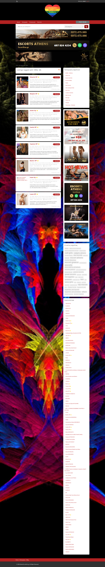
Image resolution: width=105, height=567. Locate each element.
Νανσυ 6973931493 (70, 546)
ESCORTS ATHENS (72, 267)
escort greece (71, 262)
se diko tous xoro (76, 279)
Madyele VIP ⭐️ (34, 94)
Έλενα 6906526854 (70, 500)
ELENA (67, 512)
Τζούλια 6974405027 (70, 442)
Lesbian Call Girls (45, 80)
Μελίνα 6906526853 (70, 549)
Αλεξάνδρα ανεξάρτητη (70, 393)
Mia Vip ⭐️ (68, 383)
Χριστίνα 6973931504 (70, 315)
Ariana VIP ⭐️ (68, 429)
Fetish (52, 79)
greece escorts (78, 272)
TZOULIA (67, 381)
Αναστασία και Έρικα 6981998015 (73, 422)
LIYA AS (67, 352)
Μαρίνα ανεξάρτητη (70, 507)
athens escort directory (75, 248)
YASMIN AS (68, 480)
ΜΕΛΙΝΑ (67, 374)
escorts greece (70, 269)
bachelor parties (83, 250)
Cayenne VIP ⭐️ (35, 144)
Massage (50, 80)
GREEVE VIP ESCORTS (71, 466)
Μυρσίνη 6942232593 (70, 446)
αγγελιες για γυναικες (73, 292)
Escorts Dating (48, 79)
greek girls (79, 274)
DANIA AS (68, 490)
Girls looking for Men (34, 80)
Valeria (67, 401)
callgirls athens (80, 253)
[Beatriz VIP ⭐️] (22, 171)
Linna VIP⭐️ (68, 388)
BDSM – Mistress (69, 73)
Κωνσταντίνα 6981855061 (71, 417)
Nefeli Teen (68, 522)
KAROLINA (68, 345)
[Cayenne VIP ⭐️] (22, 154)
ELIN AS (67, 396)
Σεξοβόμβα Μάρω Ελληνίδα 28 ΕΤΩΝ (73, 333)
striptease (79, 282)
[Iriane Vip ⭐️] (22, 180)
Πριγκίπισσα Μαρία (69, 537)
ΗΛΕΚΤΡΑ (68, 461)
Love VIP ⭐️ (68, 534)
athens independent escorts (71, 250)
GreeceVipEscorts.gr (38, 82)
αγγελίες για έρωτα (72, 290)
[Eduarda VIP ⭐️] (22, 87)
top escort (84, 282)
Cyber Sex (68, 75)
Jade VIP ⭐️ (68, 335)
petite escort (80, 277)
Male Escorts (68, 95)
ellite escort (85, 255)
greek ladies (84, 274)
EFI (66, 492)
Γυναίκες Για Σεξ (72, 287)
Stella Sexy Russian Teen (71, 519)
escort (67, 258)
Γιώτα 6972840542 (69, 424)
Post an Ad (82, 22)
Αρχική (18, 22)
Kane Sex (40, 80)
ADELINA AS (68, 303)
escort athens (76, 258)
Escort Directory (70, 260)
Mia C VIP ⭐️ (68, 514)
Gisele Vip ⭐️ (34, 110)
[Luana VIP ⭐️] (22, 204)
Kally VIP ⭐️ (68, 539)
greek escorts (70, 274)
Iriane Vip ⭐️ (34, 177)
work (66, 287)
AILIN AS (67, 310)
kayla (76, 277)
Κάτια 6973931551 (69, 451)
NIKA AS (67, 406)
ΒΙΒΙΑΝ (67, 527)
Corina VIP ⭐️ (68, 355)
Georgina (67, 487)
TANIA (67, 318)
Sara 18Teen (68, 475)
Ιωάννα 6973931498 (70, 350)
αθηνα (84, 292)
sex (82, 279)
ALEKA (67, 529)
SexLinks (39, 22)
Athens (66, 248)
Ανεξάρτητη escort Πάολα (71, 477)
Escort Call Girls (42, 79)
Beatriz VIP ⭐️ (34, 160)
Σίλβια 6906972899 (70, 544)
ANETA (67, 338)
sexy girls (69, 282)
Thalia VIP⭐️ (68, 386)
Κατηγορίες (24, 22)
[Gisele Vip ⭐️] (22, 121)
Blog (28, 560)
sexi (85, 279)
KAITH (67, 456)
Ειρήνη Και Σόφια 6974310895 (72, 403)
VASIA (67, 419)
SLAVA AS (68, 306)
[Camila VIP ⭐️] (22, 137)
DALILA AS (68, 497)
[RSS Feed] (16, 1)
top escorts (67, 285)
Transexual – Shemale (70, 105)
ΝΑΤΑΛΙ (67, 485)
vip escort (82, 285)
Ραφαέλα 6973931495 (70, 510)
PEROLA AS (68, 308)
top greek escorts (73, 285)
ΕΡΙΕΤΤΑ (67, 444)
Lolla (67, 325)
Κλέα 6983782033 (69, 340)
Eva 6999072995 (69, 473)
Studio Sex (55, 80)
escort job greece (83, 262)
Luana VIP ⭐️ (34, 194)
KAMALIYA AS (68, 367)
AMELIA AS (68, 517)
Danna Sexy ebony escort (71, 502)
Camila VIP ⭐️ (34, 127)
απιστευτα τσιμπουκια (69, 294)
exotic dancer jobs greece (81, 269)
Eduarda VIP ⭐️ (34, 77)
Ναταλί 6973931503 (70, 532)
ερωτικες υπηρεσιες (78, 294)
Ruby (67, 357)
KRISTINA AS (68, 362)
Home (17, 65)
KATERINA (68, 378)
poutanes (68, 279)
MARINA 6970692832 (70, 343)
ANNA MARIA (68, 524)
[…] (51, 87)
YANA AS (67, 551)
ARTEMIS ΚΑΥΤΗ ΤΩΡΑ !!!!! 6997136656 (74, 434)
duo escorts (78, 255)
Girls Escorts (56, 79)
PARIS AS (68, 360)
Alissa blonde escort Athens (71, 376)
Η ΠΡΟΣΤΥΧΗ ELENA (70, 439)
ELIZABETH (68, 542)
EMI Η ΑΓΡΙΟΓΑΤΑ (69, 464)
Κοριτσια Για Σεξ (81, 287)
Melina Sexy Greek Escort (71, 347)
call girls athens (68, 255)
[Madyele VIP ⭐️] (22, 104)
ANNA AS (67, 313)
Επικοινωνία (32, 22)
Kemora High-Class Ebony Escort (73, 495)
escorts (68, 265)
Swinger (31, 82)
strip (75, 282)
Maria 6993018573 (70, 432)
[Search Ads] (86, 26)
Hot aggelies (69, 277)
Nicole (67, 412)
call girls (69, 253)
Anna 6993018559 (69, 454)
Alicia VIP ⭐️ (68, 391)
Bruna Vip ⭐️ (68, 459)
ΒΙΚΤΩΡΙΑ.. (68, 398)
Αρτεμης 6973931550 (70, 437)
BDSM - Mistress (35, 79)
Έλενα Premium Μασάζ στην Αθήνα (73, 449)
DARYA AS (68, 505)
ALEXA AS (68, 328)
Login (87, 1)
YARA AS (67, 365)
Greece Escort (68, 272)
